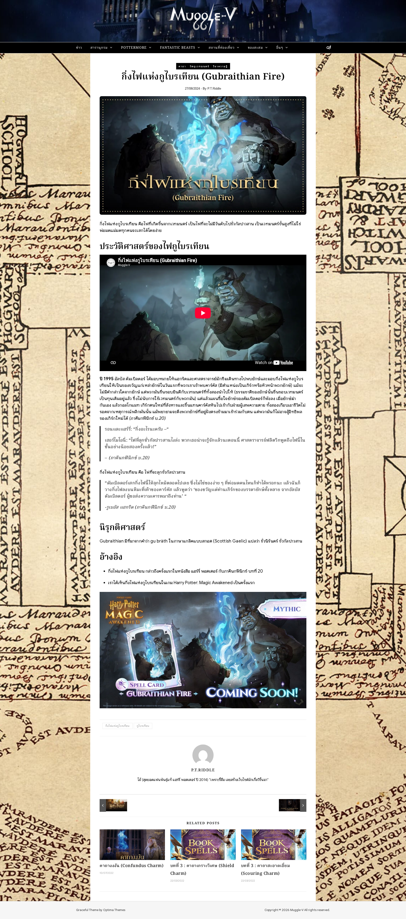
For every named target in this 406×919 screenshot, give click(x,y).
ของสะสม (255, 48)
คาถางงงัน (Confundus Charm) (132, 866)
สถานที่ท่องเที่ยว (221, 48)
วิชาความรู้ (220, 66)
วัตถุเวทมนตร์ (199, 66)
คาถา (182, 66)
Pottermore (134, 48)
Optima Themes (114, 910)
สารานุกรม (99, 48)
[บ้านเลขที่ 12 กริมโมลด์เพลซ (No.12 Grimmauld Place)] (295, 805)
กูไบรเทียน (143, 726)
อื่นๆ (279, 48)
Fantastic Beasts (177, 48)
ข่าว (79, 48)
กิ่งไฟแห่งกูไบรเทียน (117, 726)
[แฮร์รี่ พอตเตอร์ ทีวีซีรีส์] (110, 805)
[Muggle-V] (203, 18)
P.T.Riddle (214, 88)
